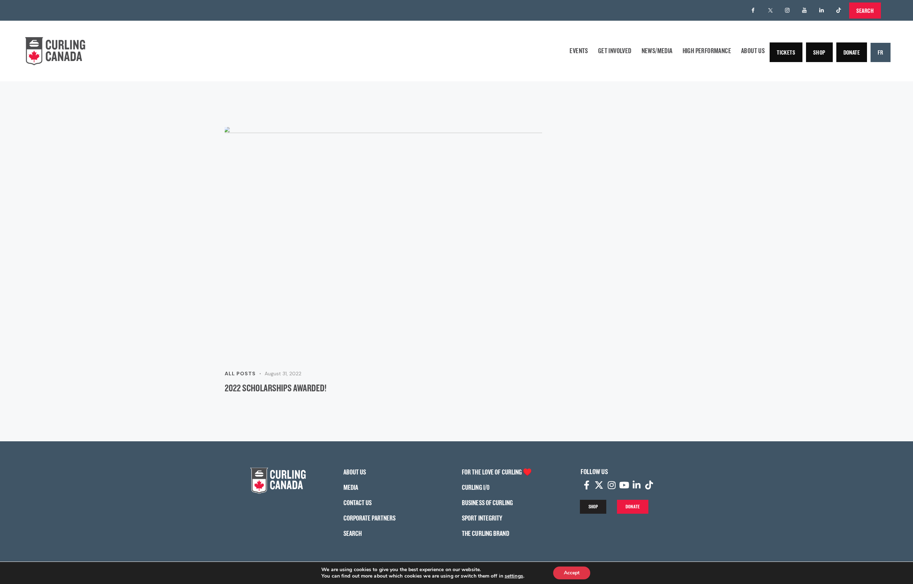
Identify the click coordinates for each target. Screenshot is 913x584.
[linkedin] (821, 10)
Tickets (786, 52)
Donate (851, 52)
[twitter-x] (770, 10)
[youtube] (804, 10)
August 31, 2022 (283, 373)
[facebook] (753, 10)
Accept (572, 572)
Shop (819, 52)
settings (514, 576)
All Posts (240, 373)
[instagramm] (787, 10)
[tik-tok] (839, 10)
